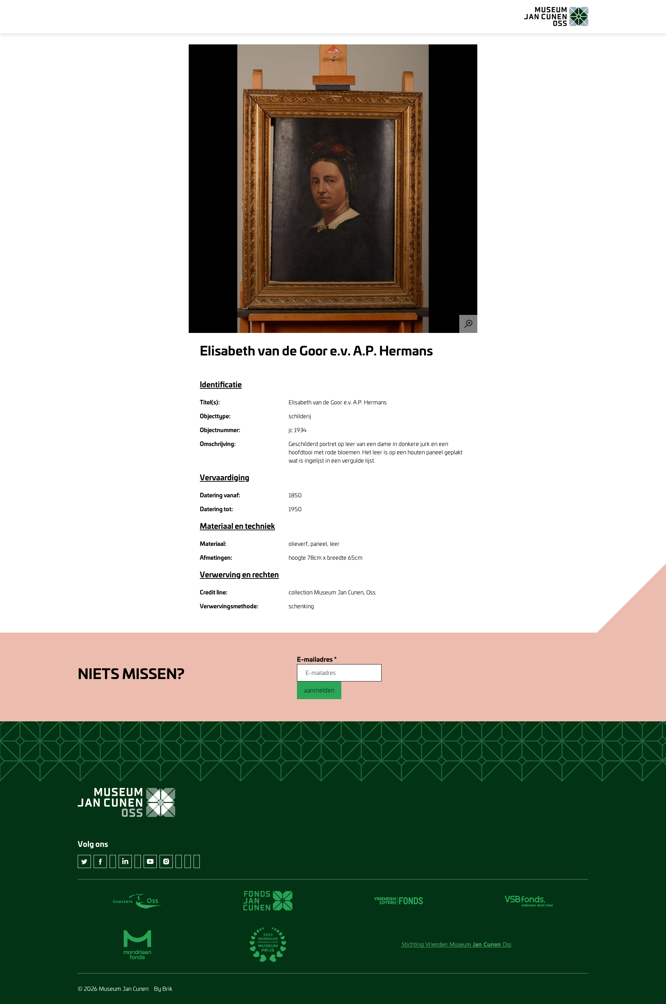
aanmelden (319, 690)
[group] (333, 188)
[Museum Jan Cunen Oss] (556, 16)
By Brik (163, 988)
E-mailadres (317, 659)
